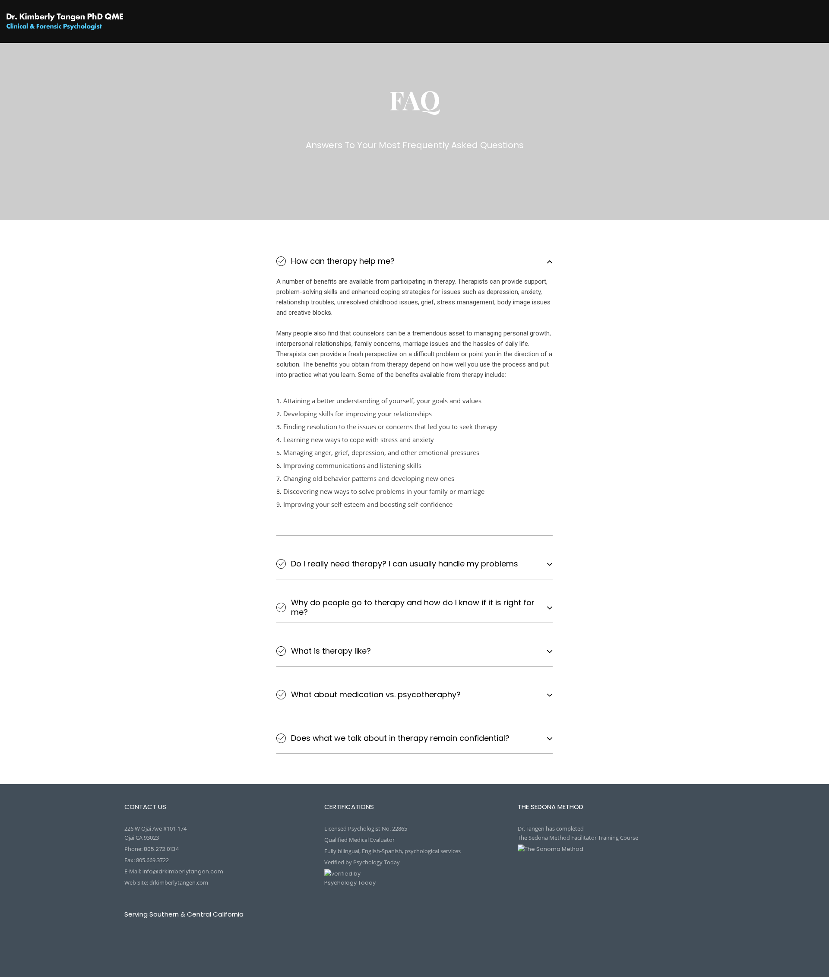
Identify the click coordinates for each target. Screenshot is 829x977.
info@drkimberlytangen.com (182, 871)
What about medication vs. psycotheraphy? (376, 694)
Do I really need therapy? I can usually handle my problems (404, 564)
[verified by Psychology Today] (414, 884)
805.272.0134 (161, 849)
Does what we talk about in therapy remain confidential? (400, 738)
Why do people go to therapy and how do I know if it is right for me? (413, 607)
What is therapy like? (331, 651)
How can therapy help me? (343, 261)
